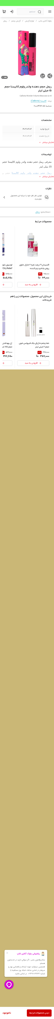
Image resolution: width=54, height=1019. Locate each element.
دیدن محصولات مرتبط (39, 1013)
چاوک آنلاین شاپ (45, 21)
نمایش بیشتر (48, 142)
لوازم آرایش (29, 21)
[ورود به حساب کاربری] (12, 11)
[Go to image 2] (2, 77)
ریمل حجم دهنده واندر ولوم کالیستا (32, 173)
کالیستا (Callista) (38, 101)
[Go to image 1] (5, 77)
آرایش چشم (16, 21)
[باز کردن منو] (49, 11)
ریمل (5, 21)
